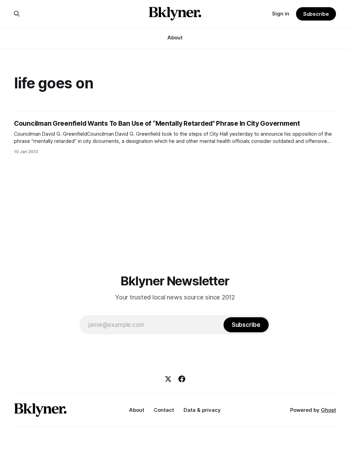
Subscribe (316, 14)
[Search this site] (16, 13)
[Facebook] (181, 378)
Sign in (280, 13)
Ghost (328, 410)
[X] (168, 378)
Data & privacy (202, 410)
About (175, 37)
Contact (164, 410)
